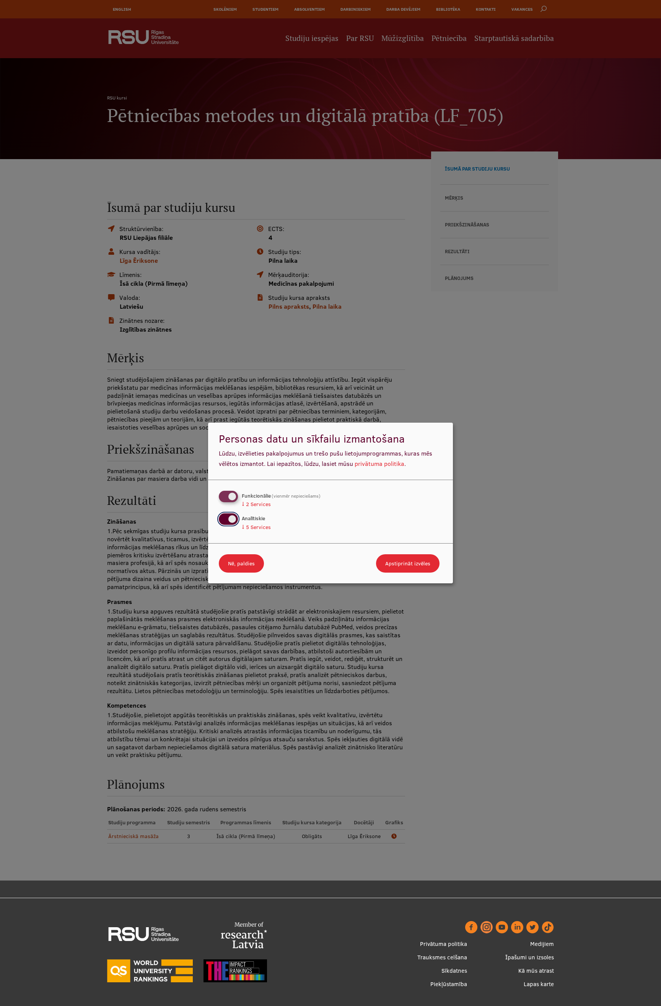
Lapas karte (539, 984)
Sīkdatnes (454, 971)
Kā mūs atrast (536, 971)
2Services (256, 504)
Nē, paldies (241, 563)
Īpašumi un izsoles (529, 957)
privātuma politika (379, 463)
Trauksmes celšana (442, 957)
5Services (256, 527)
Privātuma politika (443, 944)
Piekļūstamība (448, 984)
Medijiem (542, 944)
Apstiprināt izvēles (407, 563)
